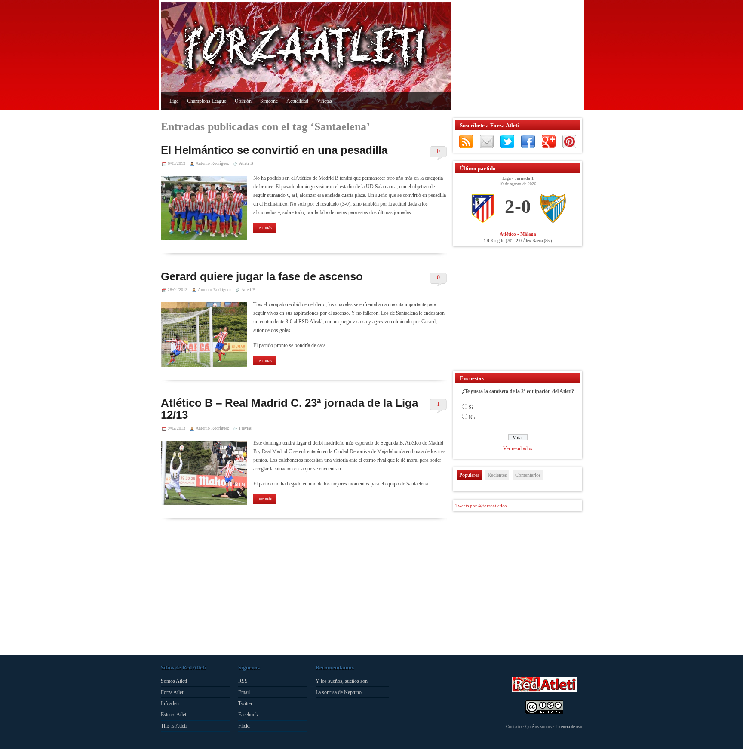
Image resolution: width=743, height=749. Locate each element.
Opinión (243, 101)
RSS (466, 141)
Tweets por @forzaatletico (481, 505)
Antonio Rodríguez (212, 163)
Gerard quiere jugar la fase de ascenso (262, 276)
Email (244, 692)
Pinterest (569, 141)
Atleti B (246, 163)
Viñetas (324, 101)
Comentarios (528, 475)
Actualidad (297, 101)
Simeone (269, 101)
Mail (487, 141)
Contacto (514, 726)
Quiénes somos (538, 726)
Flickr (244, 726)
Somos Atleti (174, 681)
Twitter (507, 141)
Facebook (528, 141)
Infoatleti (170, 703)
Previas (245, 428)
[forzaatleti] (306, 50)
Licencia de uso (569, 726)
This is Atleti (174, 726)
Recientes (497, 475)
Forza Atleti (172, 692)
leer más (265, 227)
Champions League (206, 101)
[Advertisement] (515, 56)
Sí (471, 408)
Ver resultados (517, 448)
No (472, 417)
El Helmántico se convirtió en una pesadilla (274, 150)
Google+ (549, 141)
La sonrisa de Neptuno (339, 692)
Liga (173, 101)
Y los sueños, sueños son (342, 681)
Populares (469, 475)
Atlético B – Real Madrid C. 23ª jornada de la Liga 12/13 (289, 408)
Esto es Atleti (174, 715)
